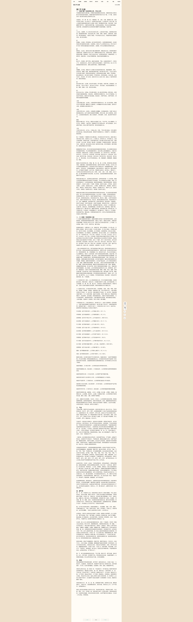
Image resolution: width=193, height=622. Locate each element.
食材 (107, 1)
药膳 (113, 1)
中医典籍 (79, 1)
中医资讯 (118, 1)
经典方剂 (96, 1)
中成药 (102, 1)
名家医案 (85, 1)
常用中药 (91, 1)
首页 (74, 1)
